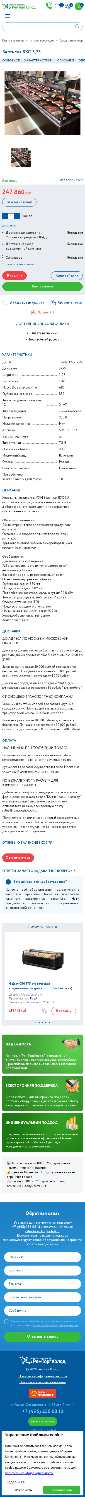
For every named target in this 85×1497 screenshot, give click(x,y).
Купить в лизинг (42, 286)
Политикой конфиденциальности (55, 1325)
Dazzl (33, 999)
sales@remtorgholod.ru (42, 1231)
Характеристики (38, 60)
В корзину (14, 275)
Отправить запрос (42, 1336)
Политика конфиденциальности (42, 1376)
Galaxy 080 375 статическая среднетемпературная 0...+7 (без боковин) (40, 986)
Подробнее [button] (15, 1482)
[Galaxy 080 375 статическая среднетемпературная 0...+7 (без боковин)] (42, 956)
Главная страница (13, 41)
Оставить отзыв (18, 857)
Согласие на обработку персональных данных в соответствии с (44, 1323)
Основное (11, 60)
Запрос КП (46, 312)
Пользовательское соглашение (42, 1382)
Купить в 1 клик (67, 275)
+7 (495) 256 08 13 (42, 1411)
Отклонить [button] (23, 1490)
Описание (65, 60)
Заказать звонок (19, 202)
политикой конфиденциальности (29, 1473)
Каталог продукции (41, 41)
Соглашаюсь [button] (61, 1490)
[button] (35, 1022)
